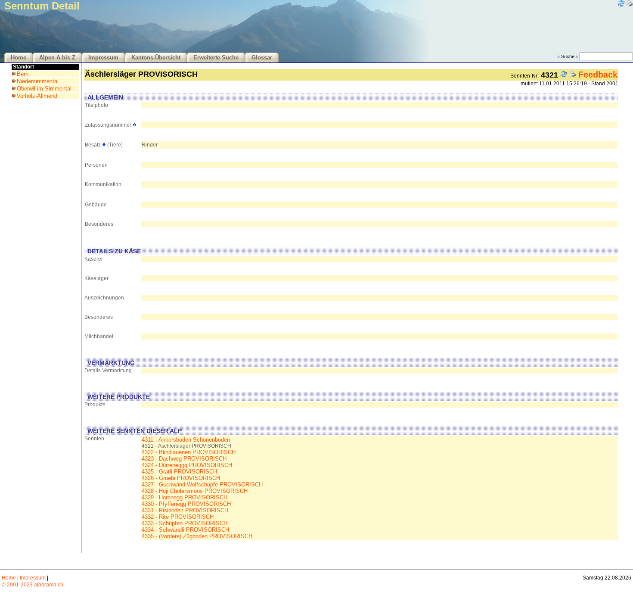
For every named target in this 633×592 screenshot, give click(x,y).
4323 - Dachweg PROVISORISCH (184, 458)
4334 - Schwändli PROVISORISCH (185, 530)
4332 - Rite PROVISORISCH (178, 517)
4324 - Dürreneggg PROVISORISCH (187, 465)
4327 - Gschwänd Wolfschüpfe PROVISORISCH (202, 484)
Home (18, 58)
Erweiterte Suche (216, 58)
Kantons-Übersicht (155, 58)
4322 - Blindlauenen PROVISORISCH (189, 452)
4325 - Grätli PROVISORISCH (179, 471)
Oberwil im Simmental (44, 88)
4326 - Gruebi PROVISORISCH (181, 478)
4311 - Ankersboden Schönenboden (186, 439)
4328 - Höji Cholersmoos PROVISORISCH (195, 491)
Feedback (597, 74)
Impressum (103, 58)
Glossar (261, 58)
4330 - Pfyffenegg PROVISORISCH (186, 504)
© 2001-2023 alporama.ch (32, 585)
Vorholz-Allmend (37, 96)
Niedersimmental (38, 81)
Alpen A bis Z (57, 58)
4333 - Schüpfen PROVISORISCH (184, 523)
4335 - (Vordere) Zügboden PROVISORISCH (197, 536)
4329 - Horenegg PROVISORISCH (184, 497)
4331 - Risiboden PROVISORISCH (185, 510)
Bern (22, 74)
